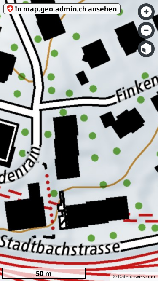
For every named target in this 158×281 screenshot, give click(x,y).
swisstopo (144, 276)
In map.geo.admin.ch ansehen (66, 8)
